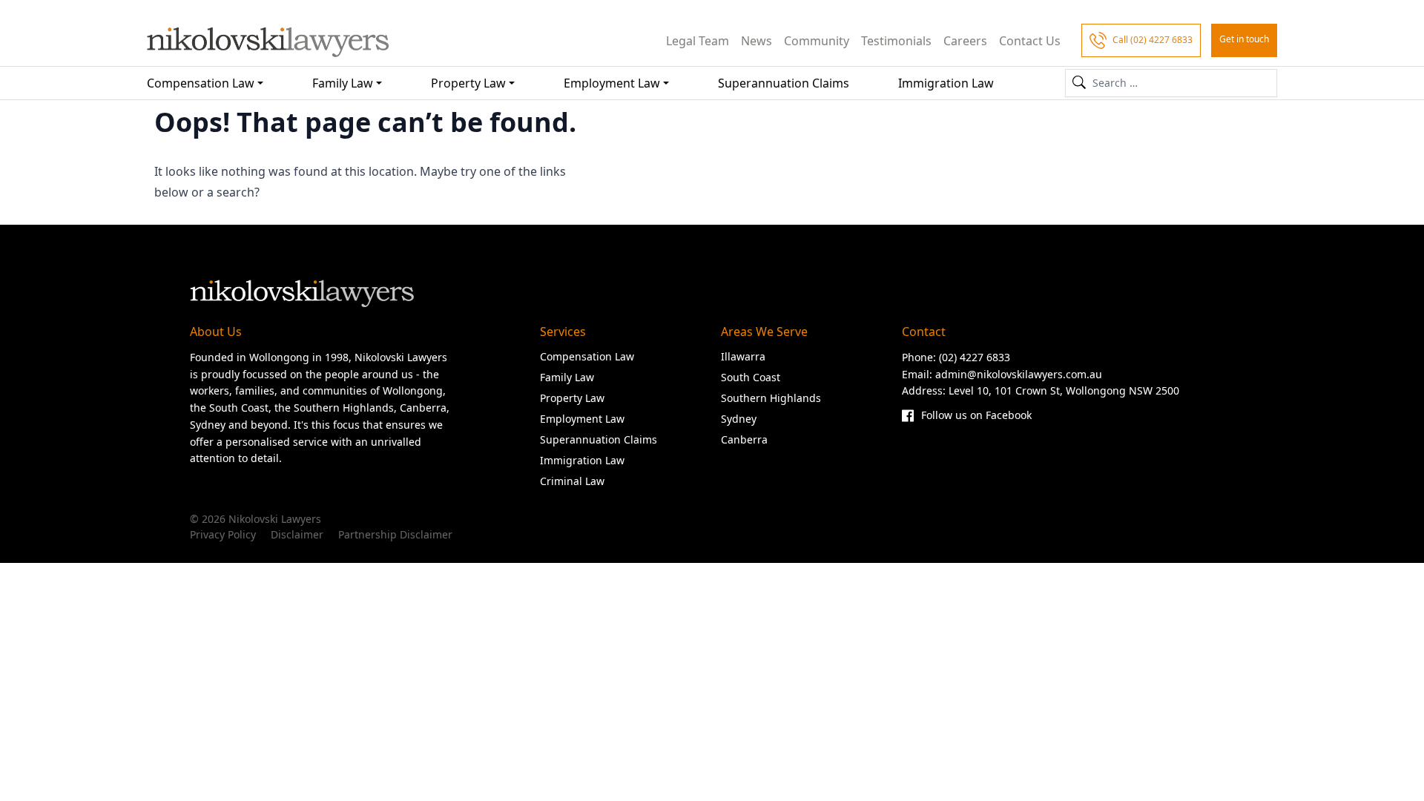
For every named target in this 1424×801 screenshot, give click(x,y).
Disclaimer (297, 534)
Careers (965, 41)
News (756, 41)
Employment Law (612, 83)
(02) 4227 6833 (974, 357)
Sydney (738, 419)
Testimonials (896, 41)
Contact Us (1030, 41)
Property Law (468, 83)
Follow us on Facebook (976, 415)
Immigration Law (946, 83)
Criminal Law (572, 481)
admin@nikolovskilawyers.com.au (1018, 374)
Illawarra (743, 356)
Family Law (342, 83)
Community (816, 41)
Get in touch (1244, 39)
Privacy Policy (223, 534)
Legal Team (697, 41)
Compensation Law (200, 83)
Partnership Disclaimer (395, 534)
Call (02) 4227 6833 (1152, 39)
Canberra (744, 439)
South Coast (750, 377)
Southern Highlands (771, 398)
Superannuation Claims (783, 83)
